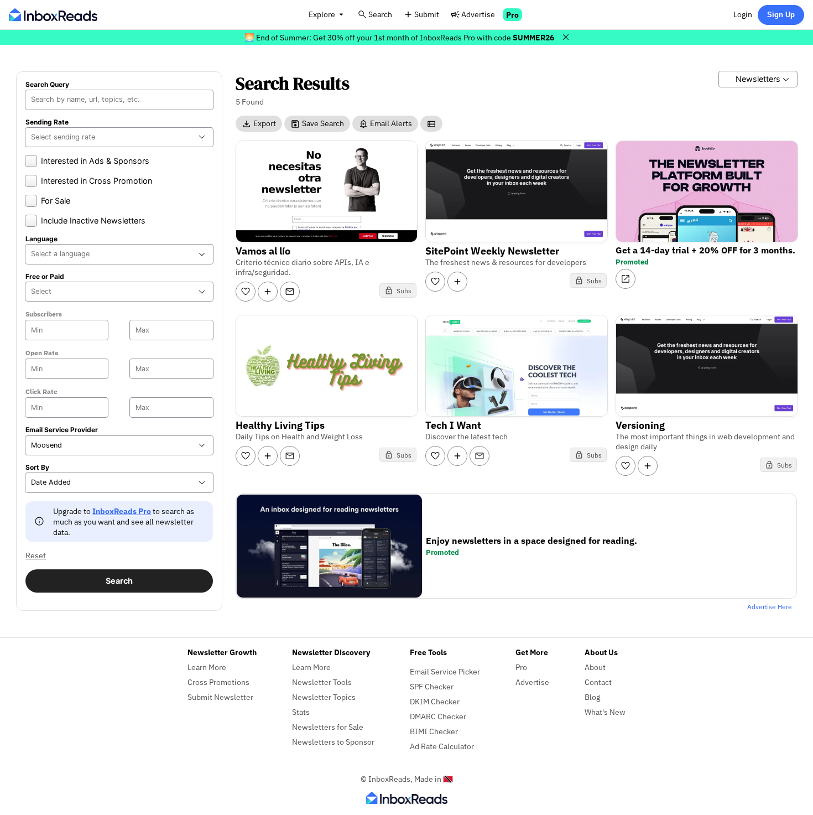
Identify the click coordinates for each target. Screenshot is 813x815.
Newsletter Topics (324, 697)
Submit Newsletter (220, 697)
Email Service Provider (61, 430)
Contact (598, 682)
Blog (592, 697)
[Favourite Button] (246, 292)
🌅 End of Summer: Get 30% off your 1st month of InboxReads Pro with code (399, 37)
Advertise (478, 14)
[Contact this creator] (290, 292)
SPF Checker (432, 686)
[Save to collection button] (268, 292)
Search (380, 14)
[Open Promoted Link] (625, 279)
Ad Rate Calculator (442, 746)
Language (41, 239)
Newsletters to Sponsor (333, 741)
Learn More (206, 667)
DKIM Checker (435, 701)
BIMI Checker (434, 731)
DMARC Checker (438, 716)
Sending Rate (47, 122)
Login (742, 14)
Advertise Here (769, 607)
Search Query (47, 85)
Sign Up (781, 15)
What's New (605, 712)
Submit (426, 14)
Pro (512, 14)
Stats (301, 712)
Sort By (37, 467)
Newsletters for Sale (327, 726)
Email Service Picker (445, 671)
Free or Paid (44, 277)
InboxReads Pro (121, 511)
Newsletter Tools (322, 682)
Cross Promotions (218, 682)
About (595, 667)
